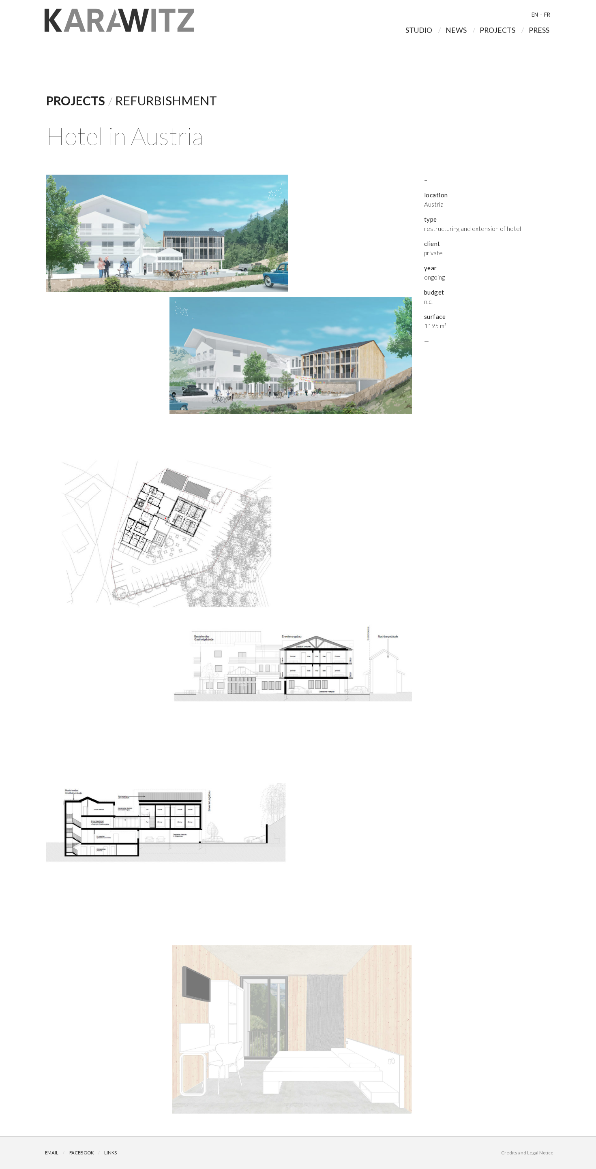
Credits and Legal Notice (527, 1152)
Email (51, 1152)
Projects (75, 100)
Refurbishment (166, 100)
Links (110, 1152)
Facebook (81, 1152)
